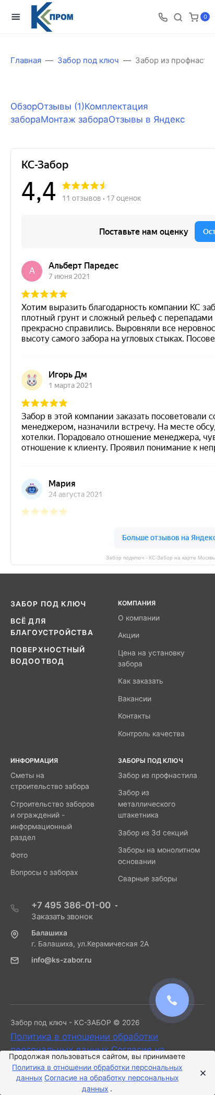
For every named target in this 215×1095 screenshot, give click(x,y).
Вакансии (134, 699)
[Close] (200, 1073)
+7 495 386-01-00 (71, 905)
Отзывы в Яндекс (147, 119)
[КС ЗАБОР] (52, 17)
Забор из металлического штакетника (146, 803)
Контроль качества (151, 733)
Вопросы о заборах (44, 872)
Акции (128, 635)
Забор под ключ (48, 604)
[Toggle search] (178, 16)
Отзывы (61, 106)
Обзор (23, 106)
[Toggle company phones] (163, 16)
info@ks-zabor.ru (61, 960)
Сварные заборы (147, 878)
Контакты (134, 716)
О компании (139, 618)
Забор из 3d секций (153, 833)
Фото (19, 855)
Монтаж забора (75, 119)
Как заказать (140, 681)
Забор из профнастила (157, 775)
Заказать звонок (62, 916)
